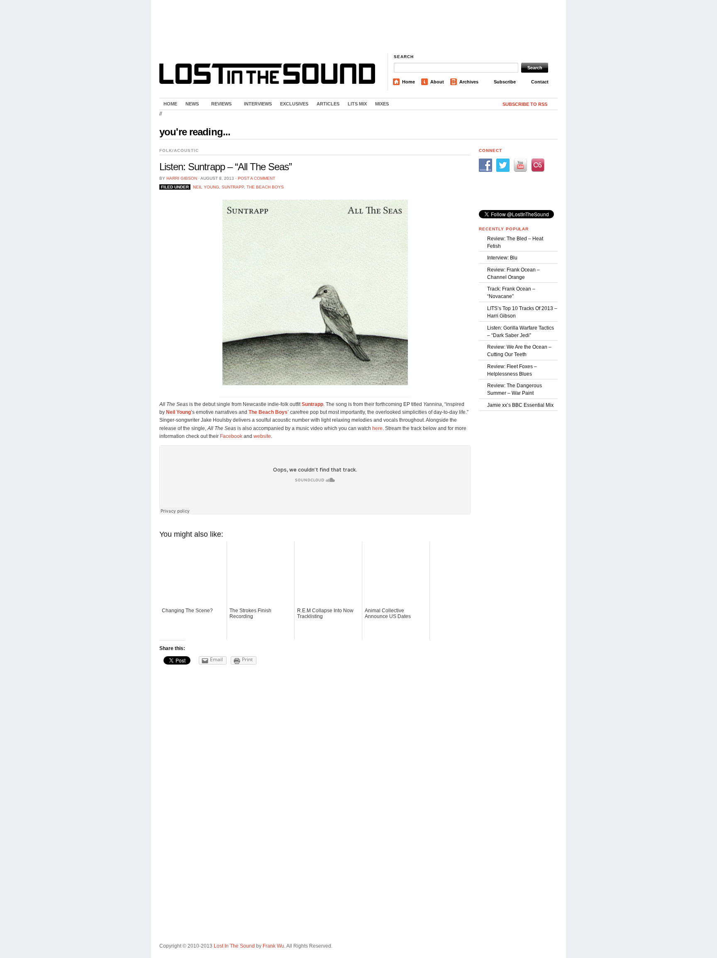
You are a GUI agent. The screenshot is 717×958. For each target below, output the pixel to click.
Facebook (231, 436)
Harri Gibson (181, 178)
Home (408, 81)
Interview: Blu (502, 258)
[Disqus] (315, 776)
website (262, 436)
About (437, 81)
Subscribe (505, 81)
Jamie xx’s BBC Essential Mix (520, 405)
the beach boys (265, 187)
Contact (540, 81)
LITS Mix (357, 103)
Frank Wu (273, 946)
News (190, 105)
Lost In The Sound (234, 946)
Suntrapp (233, 187)
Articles (328, 103)
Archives (468, 81)
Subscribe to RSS (524, 104)
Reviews (219, 105)
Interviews (258, 103)
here (377, 428)
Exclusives (294, 103)
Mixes (382, 103)
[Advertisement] (358, 27)
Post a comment (256, 178)
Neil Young (206, 187)
